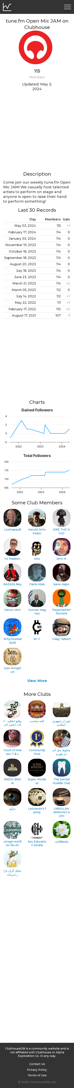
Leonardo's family (37, 810)
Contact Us (37, 1064)
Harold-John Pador (37, 531)
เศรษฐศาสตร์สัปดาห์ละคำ (13, 843)
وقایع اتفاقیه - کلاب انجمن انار (12, 723)
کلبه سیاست (37, 721)
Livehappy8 (12, 529)
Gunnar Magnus (37, 611)
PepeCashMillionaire (61, 611)
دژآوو (12, 808)
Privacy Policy (37, 1070)
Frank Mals (37, 584)
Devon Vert (12, 610)
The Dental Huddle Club (61, 781)
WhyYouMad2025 (13, 641)
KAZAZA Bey (12, 584)
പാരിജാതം (61, 841)
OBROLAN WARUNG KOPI (61, 812)
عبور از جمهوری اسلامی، (61, 723)
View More (37, 681)
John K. (61, 558)
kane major (61, 584)
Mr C (37, 639)
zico (37, 558)
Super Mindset (37, 781)
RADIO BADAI (12, 781)
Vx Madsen (12, 558)
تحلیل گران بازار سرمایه (12, 872)
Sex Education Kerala (37, 843)
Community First (37, 752)
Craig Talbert (61, 639)
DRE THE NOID (61, 531)
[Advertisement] (37, 134)
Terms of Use (37, 1075)
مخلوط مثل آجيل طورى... (61, 752)
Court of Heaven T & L (13, 752)
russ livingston (12, 670)
